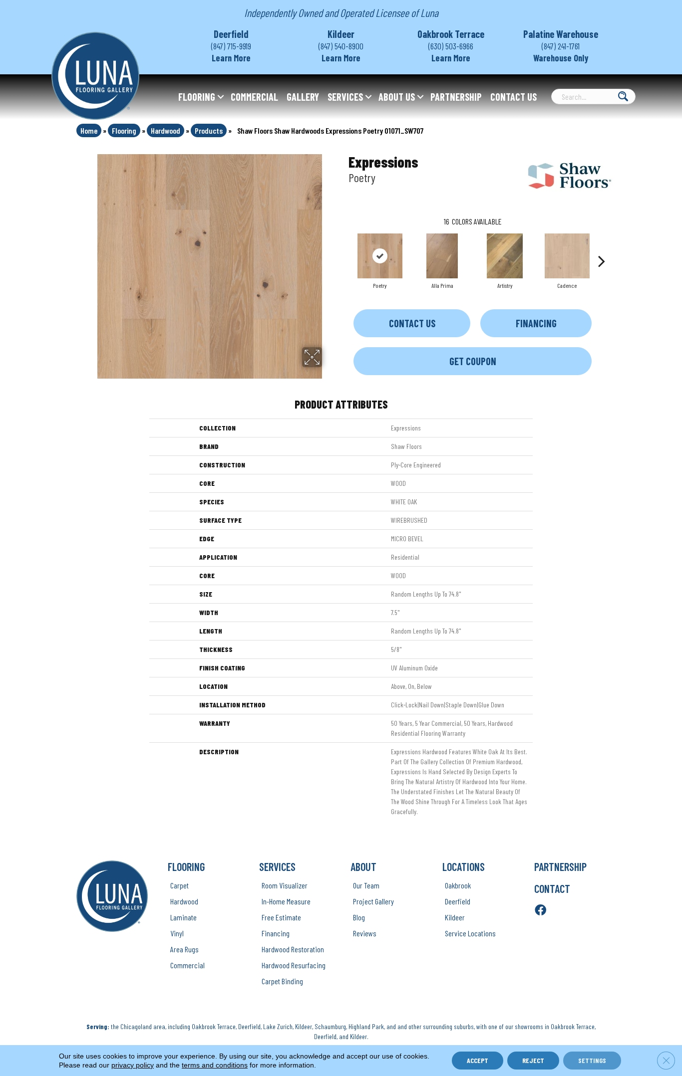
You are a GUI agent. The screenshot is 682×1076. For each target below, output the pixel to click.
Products (209, 130)
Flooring (196, 97)
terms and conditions (215, 1065)
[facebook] (540, 910)
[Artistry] (504, 256)
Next (601, 246)
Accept (477, 1060)
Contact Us (513, 97)
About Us (396, 97)
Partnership (456, 97)
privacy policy (132, 1065)
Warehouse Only (561, 57)
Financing (536, 323)
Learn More (231, 57)
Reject (533, 1060)
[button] (220, 96)
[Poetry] (380, 256)
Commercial (254, 97)
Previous (343, 246)
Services (345, 97)
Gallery (303, 97)
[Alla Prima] (442, 256)
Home (88, 130)
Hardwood (165, 130)
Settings (592, 1060)
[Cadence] (567, 256)
